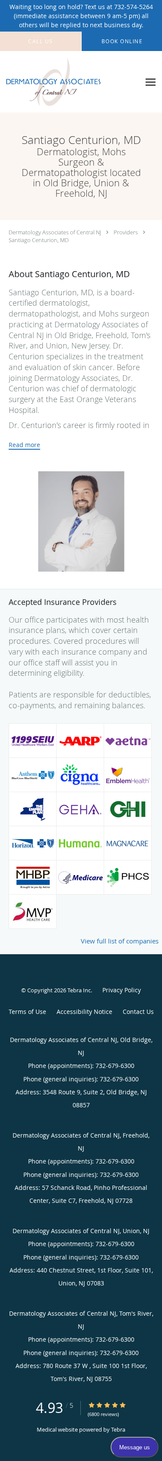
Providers (126, 232)
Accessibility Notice (84, 1011)
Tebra (118, 1429)
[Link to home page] (70, 81)
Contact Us (138, 1011)
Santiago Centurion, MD (39, 240)
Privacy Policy (121, 990)
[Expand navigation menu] (150, 82)
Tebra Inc (79, 990)
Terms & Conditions (27, 1012)
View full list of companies (120, 941)
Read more (24, 445)
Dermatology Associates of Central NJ (55, 232)
